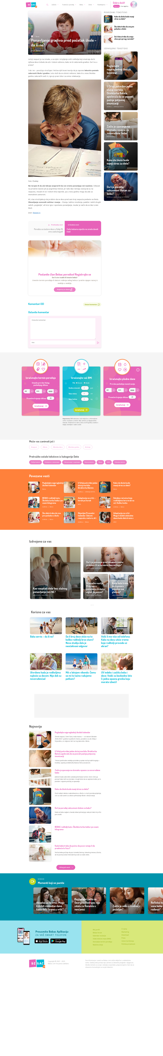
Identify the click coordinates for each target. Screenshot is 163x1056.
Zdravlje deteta (120, 462)
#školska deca (57, 447)
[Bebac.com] (31, 4)
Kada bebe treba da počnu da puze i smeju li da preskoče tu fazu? (75, 847)
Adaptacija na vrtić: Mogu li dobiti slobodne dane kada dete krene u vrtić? (123, 517)
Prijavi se (116, 6)
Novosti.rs (36, 213)
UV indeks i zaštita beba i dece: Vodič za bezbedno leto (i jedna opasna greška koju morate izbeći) (116, 677)
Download (125, 935)
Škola (37, 37)
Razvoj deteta (89, 462)
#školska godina (73, 447)
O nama (124, 929)
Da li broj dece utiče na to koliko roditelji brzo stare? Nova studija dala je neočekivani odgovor (80, 641)
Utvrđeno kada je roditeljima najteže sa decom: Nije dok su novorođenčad (45, 675)
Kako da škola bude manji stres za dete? (124, 17)
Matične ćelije (98, 945)
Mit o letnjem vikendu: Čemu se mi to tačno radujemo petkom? (81, 675)
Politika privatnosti (128, 944)
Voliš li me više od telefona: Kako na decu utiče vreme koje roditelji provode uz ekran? (115, 641)
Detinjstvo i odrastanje (52, 462)
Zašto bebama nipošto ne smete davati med (82, 230)
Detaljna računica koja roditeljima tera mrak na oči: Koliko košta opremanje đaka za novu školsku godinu (123, 503)
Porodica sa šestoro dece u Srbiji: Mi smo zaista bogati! (48, 230)
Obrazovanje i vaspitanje (72, 462)
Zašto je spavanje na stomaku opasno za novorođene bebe (118, 130)
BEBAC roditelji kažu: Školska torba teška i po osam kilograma (52, 500)
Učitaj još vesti (64, 867)
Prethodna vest (57, 225)
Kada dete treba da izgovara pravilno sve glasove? (120, 588)
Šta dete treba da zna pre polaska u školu (124, 27)
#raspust (34, 447)
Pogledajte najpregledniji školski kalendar (119, 69)
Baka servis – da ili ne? (42, 636)
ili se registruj (124, 6)
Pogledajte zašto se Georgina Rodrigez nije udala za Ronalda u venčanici (87, 904)
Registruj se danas (63, 289)
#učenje (87, 447)
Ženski (79, 383)
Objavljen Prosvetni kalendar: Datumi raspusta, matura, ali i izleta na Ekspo (87, 517)
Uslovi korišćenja (127, 941)
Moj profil (96, 930)
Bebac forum (97, 933)
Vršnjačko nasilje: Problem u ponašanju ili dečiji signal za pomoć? (95, 588)
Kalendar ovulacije (99, 936)
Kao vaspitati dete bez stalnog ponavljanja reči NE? (50, 590)
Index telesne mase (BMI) (102, 939)
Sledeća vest (74, 225)
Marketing (125, 932)
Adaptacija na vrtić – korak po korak (86, 499)
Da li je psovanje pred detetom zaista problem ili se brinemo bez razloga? (104, 564)
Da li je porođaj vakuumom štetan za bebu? (118, 190)
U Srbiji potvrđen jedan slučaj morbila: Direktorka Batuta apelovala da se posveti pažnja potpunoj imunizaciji (120, 94)
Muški (87, 383)
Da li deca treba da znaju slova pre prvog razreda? (124, 37)
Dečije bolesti (35, 462)
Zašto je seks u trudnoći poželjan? (126, 907)
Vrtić (108, 462)
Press (123, 938)
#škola (45, 447)
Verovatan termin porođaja (102, 942)
